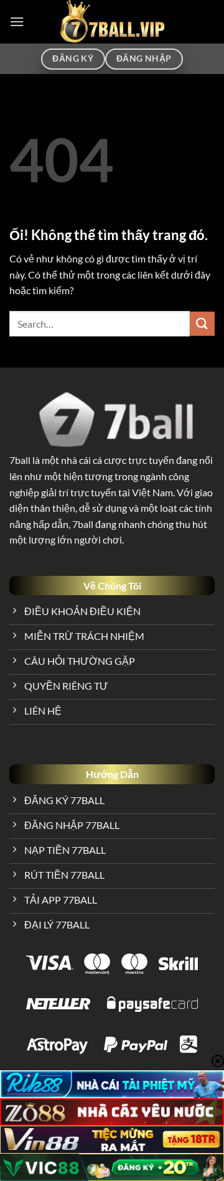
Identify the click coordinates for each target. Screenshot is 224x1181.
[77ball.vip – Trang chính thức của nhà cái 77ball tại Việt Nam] (112, 22)
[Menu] (16, 21)
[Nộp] (202, 324)
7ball (19, 460)
